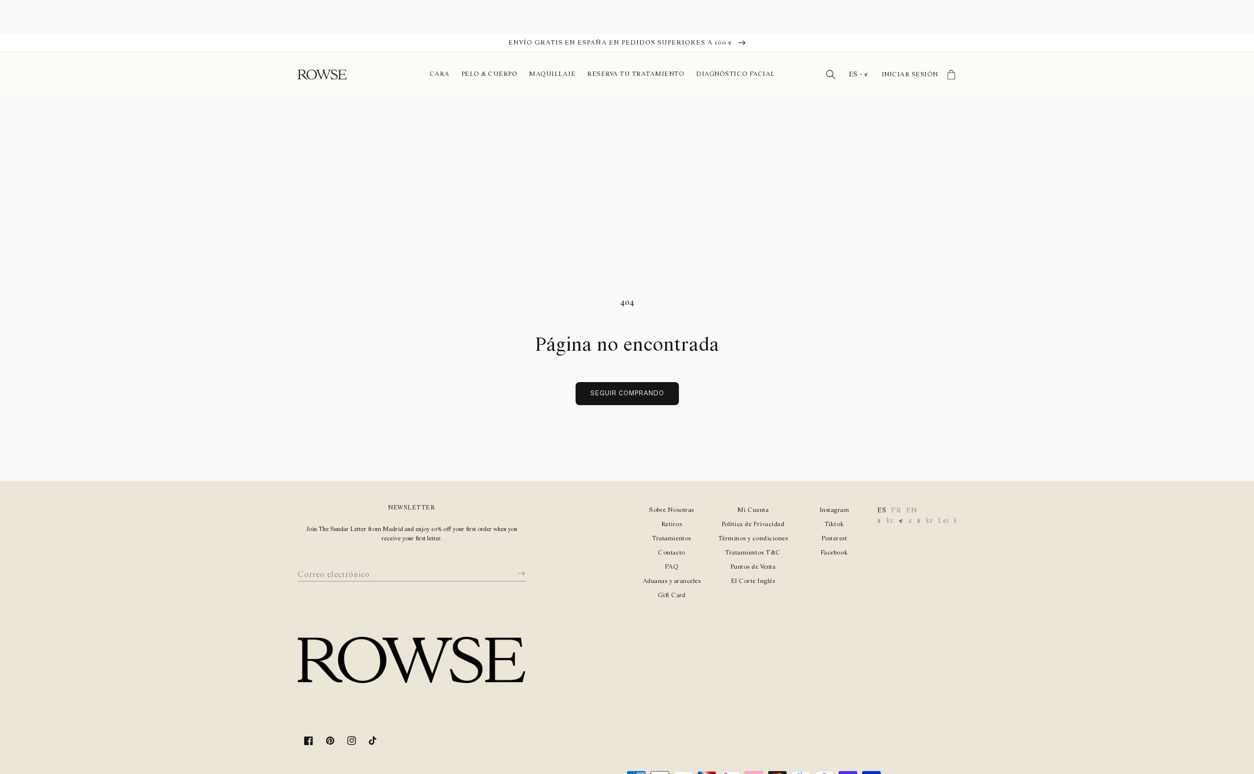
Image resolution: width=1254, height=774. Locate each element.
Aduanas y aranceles (672, 581)
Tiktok (834, 524)
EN (911, 510)
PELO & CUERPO (489, 74)
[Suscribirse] (514, 573)
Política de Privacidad (753, 524)
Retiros (671, 524)
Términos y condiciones (753, 538)
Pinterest (834, 538)
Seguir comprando (627, 393)
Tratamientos (671, 538)
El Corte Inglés (753, 581)
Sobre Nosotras (671, 510)
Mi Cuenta (753, 510)
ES (881, 510)
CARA (439, 74)
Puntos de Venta (753, 567)
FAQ (672, 567)
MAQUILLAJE (552, 74)
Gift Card (672, 595)
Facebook (834, 552)
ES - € (858, 74)
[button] (831, 74)
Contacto (671, 552)
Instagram (834, 510)
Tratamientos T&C (752, 552)
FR (896, 510)
